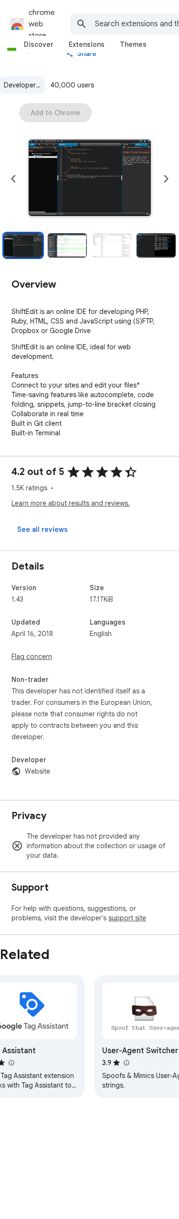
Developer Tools (24, 85)
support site (127, 918)
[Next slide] (166, 178)
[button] (90, 179)
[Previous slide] (13, 178)
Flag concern (31, 656)
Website (37, 771)
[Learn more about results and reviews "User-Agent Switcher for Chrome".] (126, 1062)
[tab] (38, 44)
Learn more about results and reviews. (70, 503)
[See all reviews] (42, 529)
